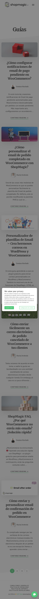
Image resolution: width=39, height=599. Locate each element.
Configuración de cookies (26, 307)
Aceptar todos (9, 307)
